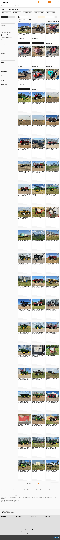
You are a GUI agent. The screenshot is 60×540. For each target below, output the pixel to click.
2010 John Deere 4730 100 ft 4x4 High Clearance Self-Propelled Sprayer (23, 379)
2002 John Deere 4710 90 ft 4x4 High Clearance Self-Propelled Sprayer (37, 425)
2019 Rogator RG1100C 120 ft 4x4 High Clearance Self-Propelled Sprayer (23, 34)
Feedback (45, 522)
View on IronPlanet (35, 89)
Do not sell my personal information (32, 531)
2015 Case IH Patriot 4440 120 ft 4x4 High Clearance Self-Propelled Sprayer (52, 149)
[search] (14, 94)
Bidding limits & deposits (19, 522)
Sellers (16, 519)
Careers (2, 522)
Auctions (11, 5)
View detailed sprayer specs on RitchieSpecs (8, 501)
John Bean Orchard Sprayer (50, 33)
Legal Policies (24, 531)
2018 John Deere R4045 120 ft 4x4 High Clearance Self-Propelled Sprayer (38, 402)
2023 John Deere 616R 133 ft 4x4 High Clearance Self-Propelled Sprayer (37, 333)
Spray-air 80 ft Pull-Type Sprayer (51, 102)
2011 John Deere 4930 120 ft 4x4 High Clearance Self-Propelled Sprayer (23, 402)
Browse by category (4, 5)
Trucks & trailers (32, 521)
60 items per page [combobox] (54, 483)
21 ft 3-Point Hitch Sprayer (50, 217)
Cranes (31, 527)
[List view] (58, 17)
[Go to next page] (43, 483)
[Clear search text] (36, 2)
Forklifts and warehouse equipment (34, 525)
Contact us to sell (46, 521)
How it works (17, 5)
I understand (57, 537)
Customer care (46, 518)
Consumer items (32, 519)
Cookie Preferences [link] (40, 531)
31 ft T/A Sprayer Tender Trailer (23, 240)
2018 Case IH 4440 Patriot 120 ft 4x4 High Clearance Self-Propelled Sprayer (38, 310)
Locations (32, 5)
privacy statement (4, 537)
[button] (6, 12)
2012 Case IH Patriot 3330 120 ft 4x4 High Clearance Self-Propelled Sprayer (38, 287)
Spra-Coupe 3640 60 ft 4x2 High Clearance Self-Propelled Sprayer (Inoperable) (51, 471)
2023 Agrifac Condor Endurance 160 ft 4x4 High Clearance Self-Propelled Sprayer (52, 402)
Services (23, 5)
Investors (2, 521)
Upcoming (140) (4, 17)
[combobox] (49, 17)
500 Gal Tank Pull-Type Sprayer (37, 148)
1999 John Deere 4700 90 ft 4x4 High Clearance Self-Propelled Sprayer (23, 103)
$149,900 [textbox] (20, 38)
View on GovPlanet (49, 43)
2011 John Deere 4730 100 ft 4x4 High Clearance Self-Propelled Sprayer (23, 448)
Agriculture (31, 522)
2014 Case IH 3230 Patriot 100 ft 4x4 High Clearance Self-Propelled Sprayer (52, 425)
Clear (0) (13, 40)
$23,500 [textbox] (20, 84)
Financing (28, 5)
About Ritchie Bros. (3, 518)
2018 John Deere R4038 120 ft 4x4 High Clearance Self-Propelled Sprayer (24, 356)
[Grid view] (56, 17)
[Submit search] (38, 2)
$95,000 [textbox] (34, 38)
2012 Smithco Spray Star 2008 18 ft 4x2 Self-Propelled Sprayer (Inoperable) (38, 80)
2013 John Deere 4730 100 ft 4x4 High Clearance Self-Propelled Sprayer (51, 448)
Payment (17, 524)
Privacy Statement (18, 531)
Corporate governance (4, 519)
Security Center (3, 525)
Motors (31, 524)
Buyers (16, 518)
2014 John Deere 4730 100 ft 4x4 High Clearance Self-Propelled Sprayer (23, 333)
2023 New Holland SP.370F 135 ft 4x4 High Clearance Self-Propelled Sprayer (24, 310)
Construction (31, 518)
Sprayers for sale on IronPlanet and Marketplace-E (10, 500)
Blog (1, 524)
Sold (12, 17)
